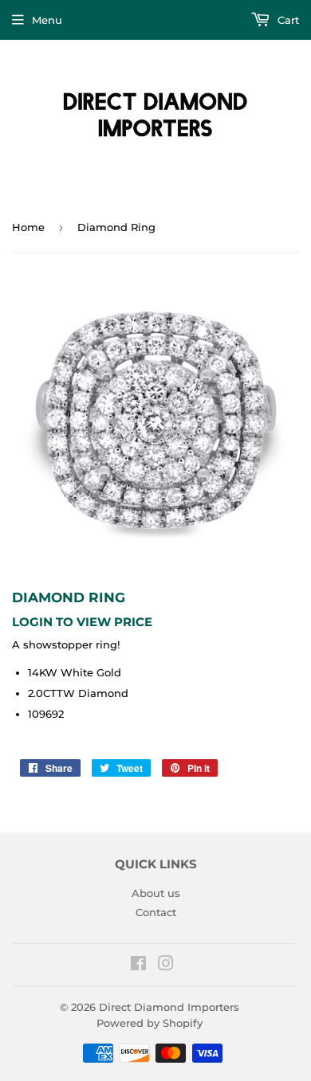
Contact (156, 912)
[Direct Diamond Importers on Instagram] (166, 965)
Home (28, 227)
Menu (47, 20)
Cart (286, 20)
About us (156, 893)
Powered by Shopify (149, 1022)
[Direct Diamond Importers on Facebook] (138, 965)
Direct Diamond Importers (169, 1007)
